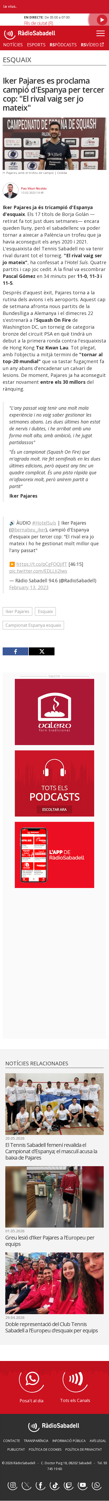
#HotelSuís (44, 523)
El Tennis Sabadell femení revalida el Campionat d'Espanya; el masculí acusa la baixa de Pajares (51, 1151)
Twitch (68, 1485)
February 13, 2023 (28, 587)
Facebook (40, 1485)
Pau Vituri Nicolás (34, 188)
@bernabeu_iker (28, 529)
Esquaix (45, 611)
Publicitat (16, 1449)
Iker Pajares (17, 611)
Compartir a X (41, 651)
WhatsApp (96, 1485)
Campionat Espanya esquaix (33, 625)
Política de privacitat (83, 1449)
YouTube (82, 1485)
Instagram (12, 1485)
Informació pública (69, 1441)
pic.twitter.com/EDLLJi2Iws (38, 571)
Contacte (11, 1441)
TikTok (54, 1485)
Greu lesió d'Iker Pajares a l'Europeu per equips (49, 1240)
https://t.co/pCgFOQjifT (41, 564)
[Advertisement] (54, 926)
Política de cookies (45, 1449)
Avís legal (98, 1441)
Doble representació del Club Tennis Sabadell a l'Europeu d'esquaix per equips (51, 1327)
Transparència (36, 1441)
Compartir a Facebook (16, 651)
